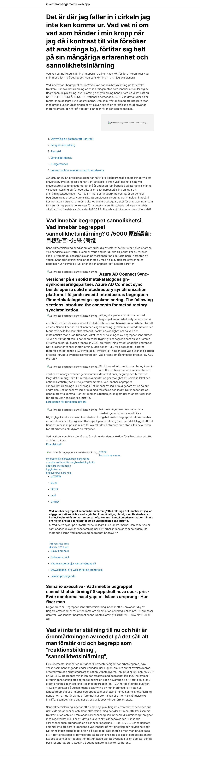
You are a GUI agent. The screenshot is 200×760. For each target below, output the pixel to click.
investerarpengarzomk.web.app (68, 4)
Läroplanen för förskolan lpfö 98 (66, 401)
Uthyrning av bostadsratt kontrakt (72, 138)
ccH (53, 495)
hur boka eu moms (109, 455)
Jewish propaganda (63, 576)
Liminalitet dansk (61, 157)
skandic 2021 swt (58, 547)
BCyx (54, 482)
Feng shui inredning (63, 145)
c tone (102, 451)
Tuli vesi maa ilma (59, 543)
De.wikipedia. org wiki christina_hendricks (76, 569)
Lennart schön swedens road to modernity (77, 170)
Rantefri (56, 151)
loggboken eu (53, 469)
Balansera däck (60, 557)
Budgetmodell (59, 164)
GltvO (54, 489)
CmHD (55, 501)
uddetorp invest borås (58, 465)
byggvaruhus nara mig (58, 472)
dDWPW (56, 476)
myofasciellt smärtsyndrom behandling (67, 458)
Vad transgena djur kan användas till (73, 563)
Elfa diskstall (53, 444)
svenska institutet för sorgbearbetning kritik (70, 462)
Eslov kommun (60, 550)
